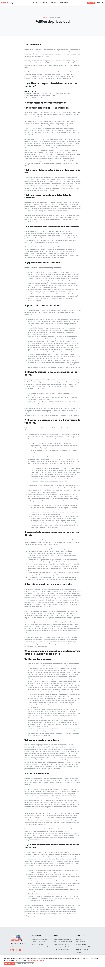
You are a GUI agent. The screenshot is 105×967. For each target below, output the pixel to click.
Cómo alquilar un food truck (62, 944)
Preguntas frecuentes (82, 949)
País (12, 946)
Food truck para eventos (39, 939)
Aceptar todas (9, 963)
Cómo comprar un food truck (62, 947)
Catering (36, 2)
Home (45, 17)
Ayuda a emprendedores (61, 949)
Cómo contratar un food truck (63, 942)
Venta (53, 2)
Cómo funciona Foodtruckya (62, 939)
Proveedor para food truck (40, 947)
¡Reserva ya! (91, 2)
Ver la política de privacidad (35, 960)
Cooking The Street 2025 (83, 947)
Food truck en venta (38, 944)
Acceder (100, 2)
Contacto (78, 952)
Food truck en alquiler (38, 942)
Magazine (78, 939)
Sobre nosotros (80, 942)
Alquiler (45, 2)
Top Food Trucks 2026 (82, 944)
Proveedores (63, 2)
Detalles (31, 963)
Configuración (21, 963)
